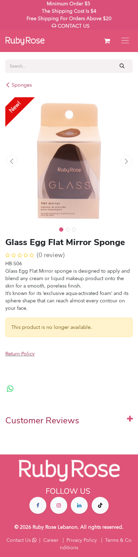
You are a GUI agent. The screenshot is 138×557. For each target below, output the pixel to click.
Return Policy (20, 353)
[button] (11, 161)
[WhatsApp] (10, 389)
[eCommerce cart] (107, 41)
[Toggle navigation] (125, 41)
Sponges (22, 85)
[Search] (122, 65)
